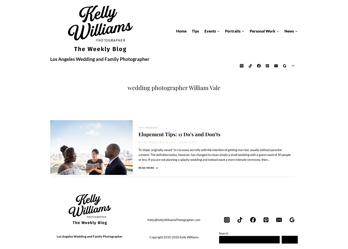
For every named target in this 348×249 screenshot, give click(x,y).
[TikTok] (250, 65)
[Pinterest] (267, 65)
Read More (148, 167)
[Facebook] (259, 65)
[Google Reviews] (284, 65)
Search (223, 233)
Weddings (151, 127)
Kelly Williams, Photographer (158, 142)
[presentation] (91, 147)
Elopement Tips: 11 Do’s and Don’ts (179, 134)
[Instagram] (241, 65)
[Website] (293, 65)
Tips (140, 127)
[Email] (276, 65)
